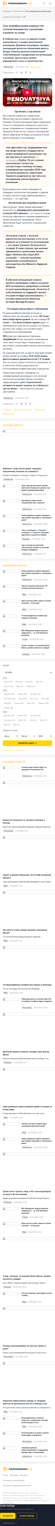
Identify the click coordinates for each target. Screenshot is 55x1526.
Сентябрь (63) (9, 699)
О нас (5, 1475)
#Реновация (8, 414)
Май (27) (39, 682)
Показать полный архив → (14, 750)
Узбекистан (19, 11)
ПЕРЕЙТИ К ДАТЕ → (27, 743)
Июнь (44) (45, 699)
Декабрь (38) (9, 716)
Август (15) (8, 682)
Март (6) (16, 725)
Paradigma (7, 11)
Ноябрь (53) (22, 694)
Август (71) (23, 699)
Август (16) (22, 720)
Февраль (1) (30, 686)
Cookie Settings (27, 1516)
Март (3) (19, 686)
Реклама (14, 1475)
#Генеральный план (23, 410)
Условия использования (13, 1480)
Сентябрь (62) (9, 720)
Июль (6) (33, 720)
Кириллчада (35, 67)
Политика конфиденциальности (17, 1485)
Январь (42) (8, 708)
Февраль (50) (43, 703)
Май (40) (7, 703)
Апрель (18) (8, 686)
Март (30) (31, 703)
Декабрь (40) (9, 694)
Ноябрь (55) (22, 716)
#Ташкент (7, 410)
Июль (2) (19, 682)
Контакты (24, 1475)
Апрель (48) (19, 703)
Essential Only (9, 1523)
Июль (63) (34, 699)
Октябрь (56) (35, 716)
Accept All (8, 1516)
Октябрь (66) (35, 694)
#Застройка (40, 410)
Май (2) (7, 725)
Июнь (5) (29, 682)
